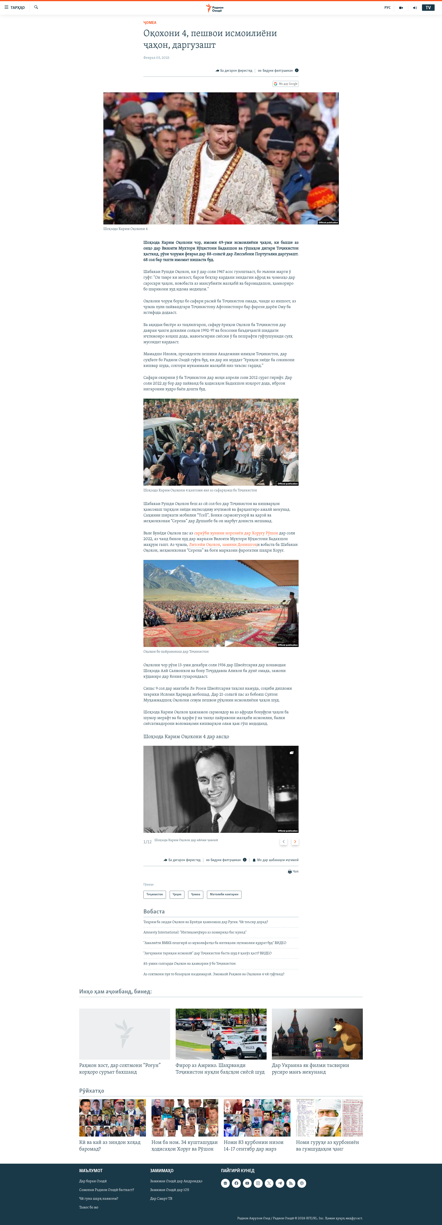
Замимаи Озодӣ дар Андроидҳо (176, 1181)
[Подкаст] (301, 1183)
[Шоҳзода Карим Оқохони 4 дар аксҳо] (221, 789)
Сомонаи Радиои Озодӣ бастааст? (106, 1190)
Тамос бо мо (88, 1207)
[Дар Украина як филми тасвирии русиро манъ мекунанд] (317, 1034)
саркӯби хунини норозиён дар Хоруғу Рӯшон (236, 533)
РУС (387, 8)
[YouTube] (401, 7)
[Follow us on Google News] (225, 1183)
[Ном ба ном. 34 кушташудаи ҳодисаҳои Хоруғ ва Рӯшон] (184, 1118)
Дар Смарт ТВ (161, 1199)
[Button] (234, 71)
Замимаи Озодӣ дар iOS (169, 1190)
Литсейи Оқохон (204, 545)
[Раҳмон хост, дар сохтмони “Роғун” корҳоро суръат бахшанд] (124, 1034)
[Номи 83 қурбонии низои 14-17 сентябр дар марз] (257, 1118)
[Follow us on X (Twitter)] (269, 1183)
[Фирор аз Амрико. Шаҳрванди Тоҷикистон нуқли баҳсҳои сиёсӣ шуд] (221, 1034)
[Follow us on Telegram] (280, 1183)
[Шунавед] (415, 7)
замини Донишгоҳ (239, 545)
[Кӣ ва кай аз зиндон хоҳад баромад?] (112, 1118)
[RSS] (290, 1183)
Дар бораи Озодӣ (93, 1181)
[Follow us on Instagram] (258, 1183)
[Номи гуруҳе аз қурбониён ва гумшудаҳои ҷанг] (329, 1118)
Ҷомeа (149, 23)
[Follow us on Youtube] (247, 1183)
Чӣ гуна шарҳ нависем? (98, 1199)
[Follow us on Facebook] (236, 1183)
